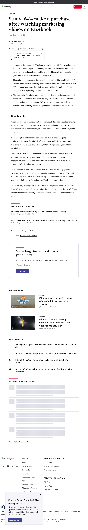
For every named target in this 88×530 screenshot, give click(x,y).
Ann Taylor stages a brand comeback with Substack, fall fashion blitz (45, 345)
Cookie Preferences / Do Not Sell (51, 522)
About (24, 462)
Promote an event (51, 470)
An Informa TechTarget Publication (44, 2)
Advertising (48, 462)
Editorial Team (27, 466)
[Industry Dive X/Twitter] (12, 466)
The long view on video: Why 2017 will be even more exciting (38, 211)
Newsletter (26, 474)
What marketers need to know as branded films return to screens (56, 301)
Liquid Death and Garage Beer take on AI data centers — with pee (45, 353)
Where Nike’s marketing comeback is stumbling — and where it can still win (55, 322)
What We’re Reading (29, 488)
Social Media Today (51, 490)
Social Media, (26, 236)
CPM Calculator (28, 492)
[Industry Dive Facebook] (8, 466)
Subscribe (77, 7)
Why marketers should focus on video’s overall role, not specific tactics (44, 220)
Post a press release (23, 442)
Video (34, 236)
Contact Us (26, 470)
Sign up (22, 271)
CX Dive (47, 482)
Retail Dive (48, 486)
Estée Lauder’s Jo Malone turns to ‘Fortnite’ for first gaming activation (43, 370)
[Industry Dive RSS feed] (17, 466)
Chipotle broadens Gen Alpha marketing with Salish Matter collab (43, 361)
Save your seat (14, 520)
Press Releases (27, 484)
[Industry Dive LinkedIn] (3, 466)
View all (12, 442)
